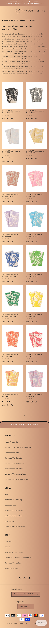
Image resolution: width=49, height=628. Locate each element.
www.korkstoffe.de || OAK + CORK (28, 623)
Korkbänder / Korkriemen (16, 479)
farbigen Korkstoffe (33, 74)
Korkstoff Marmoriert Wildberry (35, 395)
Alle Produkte (11, 442)
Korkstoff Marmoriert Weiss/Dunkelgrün (11, 315)
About (7, 547)
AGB (6, 494)
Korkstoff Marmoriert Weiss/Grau (35, 112)
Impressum (9, 521)
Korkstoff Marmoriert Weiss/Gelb (35, 315)
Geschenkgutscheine (14, 552)
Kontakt (8, 542)
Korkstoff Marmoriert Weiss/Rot (35, 355)
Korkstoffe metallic (14, 463)
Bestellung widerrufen (24, 425)
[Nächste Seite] (31, 415)
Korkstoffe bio (12, 453)
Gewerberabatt (11, 568)
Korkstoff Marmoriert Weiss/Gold (35, 152)
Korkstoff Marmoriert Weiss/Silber (11, 152)
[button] (4, 11)
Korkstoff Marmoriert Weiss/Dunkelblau (11, 275)
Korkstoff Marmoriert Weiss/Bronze (11, 195)
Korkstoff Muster (13, 563)
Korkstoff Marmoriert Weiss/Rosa (35, 195)
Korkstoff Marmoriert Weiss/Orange (11, 355)
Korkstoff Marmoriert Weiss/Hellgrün (35, 275)
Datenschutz (10, 505)
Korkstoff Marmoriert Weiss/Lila (11, 235)
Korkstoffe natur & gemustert (19, 447)
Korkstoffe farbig (13, 458)
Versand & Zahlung (13, 500)
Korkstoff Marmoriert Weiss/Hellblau (35, 235)
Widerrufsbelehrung (14, 511)
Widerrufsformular (13, 516)
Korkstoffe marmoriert (15, 474)
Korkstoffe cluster (14, 469)
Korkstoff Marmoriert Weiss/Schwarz (11, 112)
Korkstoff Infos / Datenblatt (19, 558)
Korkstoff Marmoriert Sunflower (11, 395)
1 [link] (18, 416)
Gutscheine (19, 69)
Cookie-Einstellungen (15, 527)
